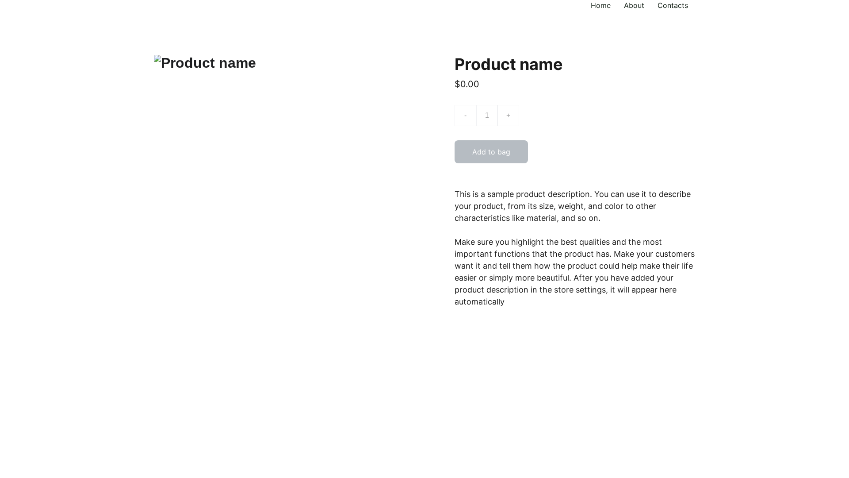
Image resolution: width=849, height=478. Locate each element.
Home (601, 5)
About (634, 5)
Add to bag (491, 151)
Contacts (673, 5)
